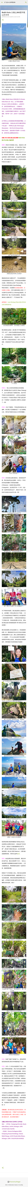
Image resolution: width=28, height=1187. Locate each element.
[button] (3, 20)
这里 (18, 853)
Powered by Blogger (14, 1181)
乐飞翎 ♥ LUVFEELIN (9, 2)
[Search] (26, 2)
